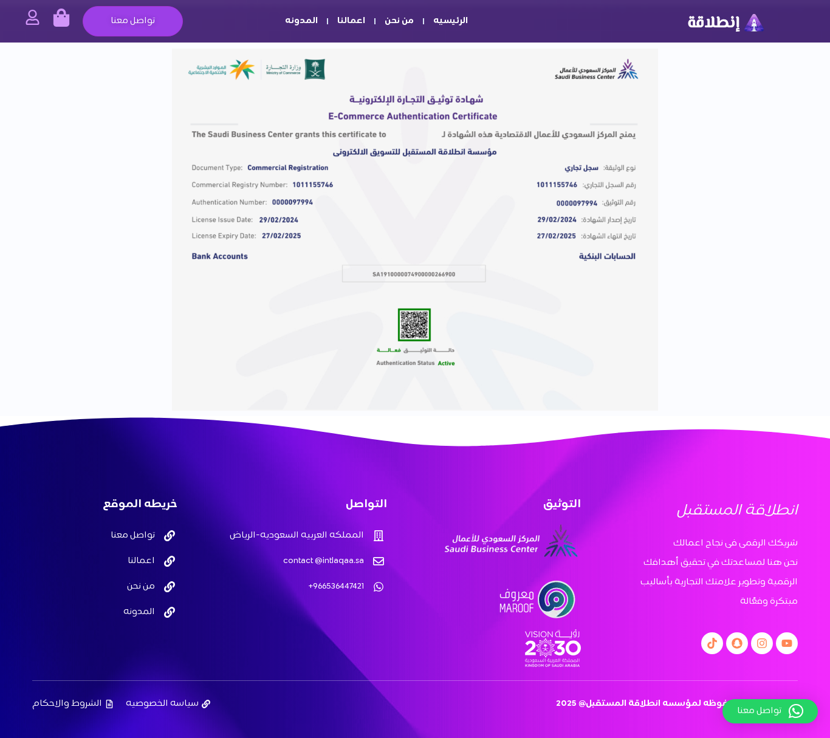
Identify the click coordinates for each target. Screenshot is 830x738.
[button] (770, 711)
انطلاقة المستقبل (737, 511)
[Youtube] (787, 643)
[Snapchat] (737, 643)
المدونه (301, 21)
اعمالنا (351, 21)
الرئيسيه (450, 21)
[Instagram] (762, 643)
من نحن (399, 21)
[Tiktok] (712, 643)
